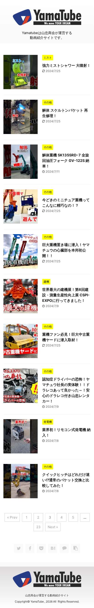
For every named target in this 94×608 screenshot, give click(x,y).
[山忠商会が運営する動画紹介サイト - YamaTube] (52, 548)
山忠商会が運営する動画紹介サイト (47, 595)
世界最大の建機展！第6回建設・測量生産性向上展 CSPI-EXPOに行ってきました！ (66, 295)
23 (38, 527)
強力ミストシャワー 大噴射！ (66, 65)
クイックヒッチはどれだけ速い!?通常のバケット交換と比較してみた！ (66, 480)
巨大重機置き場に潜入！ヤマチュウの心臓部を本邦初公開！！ (66, 250)
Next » (53, 527)
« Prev (12, 517)
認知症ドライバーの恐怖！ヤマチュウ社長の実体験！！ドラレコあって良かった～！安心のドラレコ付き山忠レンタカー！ (66, 390)
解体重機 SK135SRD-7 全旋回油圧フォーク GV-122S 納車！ (65, 160)
